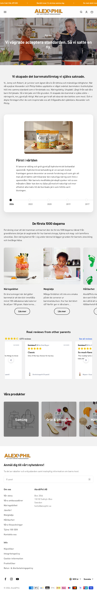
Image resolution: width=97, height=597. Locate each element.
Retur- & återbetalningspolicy (18, 568)
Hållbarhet (9, 519)
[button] (11, 360)
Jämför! (8, 510)
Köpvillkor (9, 548)
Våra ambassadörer (13, 500)
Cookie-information (13, 558)
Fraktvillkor (9, 563)
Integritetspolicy (12, 553)
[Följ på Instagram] (11, 579)
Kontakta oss (10, 534)
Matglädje (9, 514)
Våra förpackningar (13, 524)
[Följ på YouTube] (17, 579)
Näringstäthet (10, 505)
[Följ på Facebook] (5, 579)
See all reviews (85, 338)
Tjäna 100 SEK (11, 529)
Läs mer (22, 311)
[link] (48, 374)
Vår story (8, 495)
